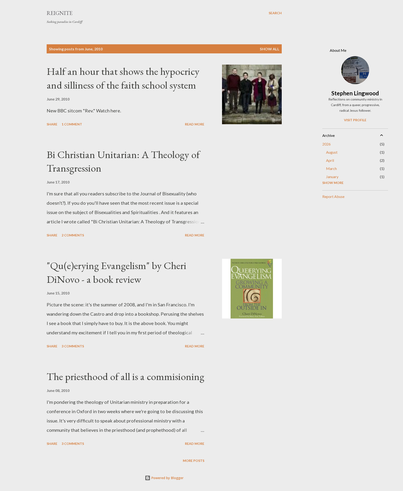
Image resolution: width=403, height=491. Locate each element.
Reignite (60, 13)
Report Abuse (333, 196)
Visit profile (355, 120)
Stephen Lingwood (355, 93)
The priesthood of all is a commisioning (125, 376)
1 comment (72, 124)
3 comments (73, 346)
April (330, 160)
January (332, 176)
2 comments (73, 235)
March (331, 168)
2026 (326, 144)
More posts (193, 461)
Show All (269, 49)
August (331, 152)
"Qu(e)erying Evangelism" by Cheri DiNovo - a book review (116, 272)
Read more (194, 124)
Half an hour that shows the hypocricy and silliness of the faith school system (123, 78)
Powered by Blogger (167, 478)
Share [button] (52, 124)
